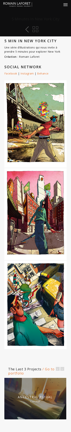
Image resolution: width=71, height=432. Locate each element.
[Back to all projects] (35, 29)
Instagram (27, 73)
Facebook (10, 73)
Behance (43, 73)
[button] (65, 4)
